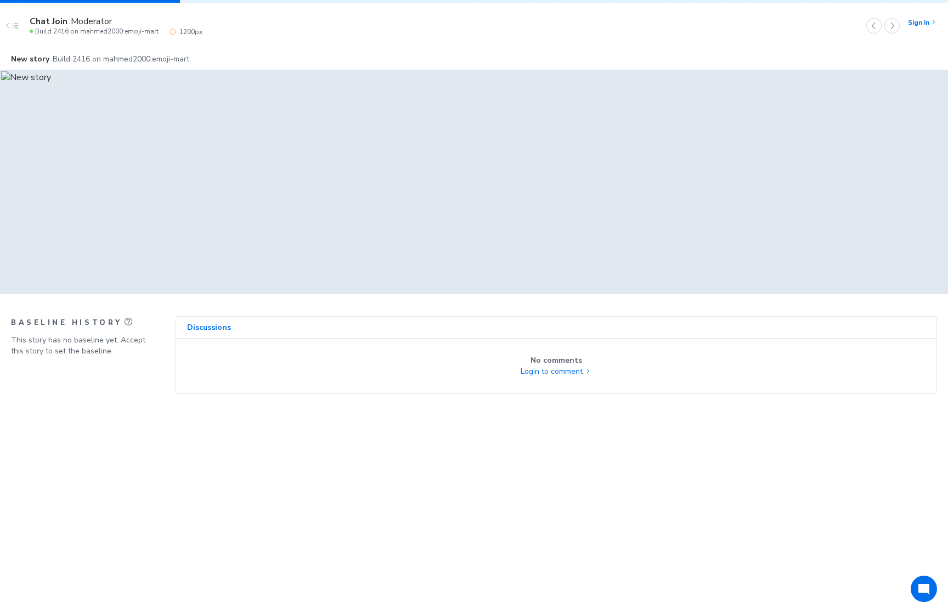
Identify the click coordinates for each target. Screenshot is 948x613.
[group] (474, 182)
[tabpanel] (556, 366)
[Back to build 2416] (15, 26)
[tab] (209, 328)
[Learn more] (128, 321)
